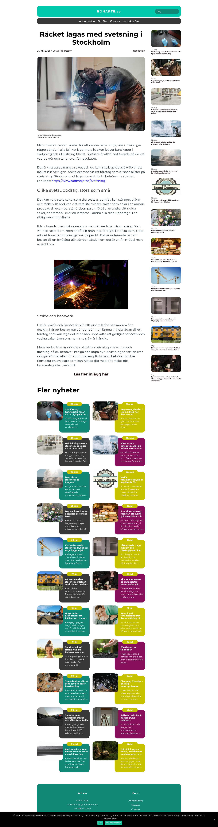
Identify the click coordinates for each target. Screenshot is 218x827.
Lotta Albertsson (62, 50)
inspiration (138, 50)
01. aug (74, 506)
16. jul (130, 574)
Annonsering (87, 21)
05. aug (74, 438)
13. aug (129, 404)
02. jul (130, 744)
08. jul (74, 710)
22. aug (74, 404)
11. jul (129, 608)
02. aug (130, 438)
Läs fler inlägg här (91, 374)
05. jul (130, 710)
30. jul (130, 506)
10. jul (74, 642)
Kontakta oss (131, 21)
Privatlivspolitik (113, 823)
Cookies (115, 21)
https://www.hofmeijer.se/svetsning (78, 181)
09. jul (74, 676)
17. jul (74, 574)
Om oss (102, 21)
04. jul (74, 744)
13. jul (74, 608)
